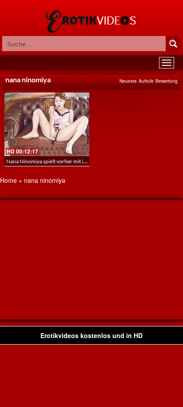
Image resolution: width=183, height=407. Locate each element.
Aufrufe (146, 81)
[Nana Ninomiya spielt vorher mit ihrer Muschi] (46, 124)
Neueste (128, 81)
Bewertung (166, 81)
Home (8, 180)
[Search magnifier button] (173, 43)
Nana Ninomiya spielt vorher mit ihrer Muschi (58, 161)
